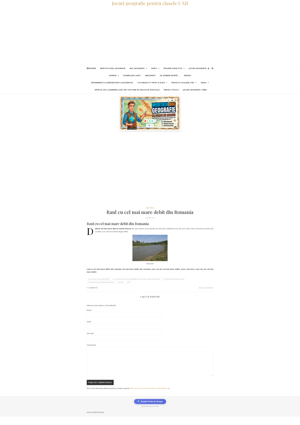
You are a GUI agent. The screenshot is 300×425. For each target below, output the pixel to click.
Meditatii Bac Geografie (113, 68)
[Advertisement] (70, 149)
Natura (150, 208)
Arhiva (187, 75)
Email (89, 321)
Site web (90, 333)
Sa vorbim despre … (170, 75)
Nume (89, 310)
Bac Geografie (137, 68)
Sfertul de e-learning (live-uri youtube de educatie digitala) (127, 90)
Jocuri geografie (197, 68)
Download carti (132, 75)
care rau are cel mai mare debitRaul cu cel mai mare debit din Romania (136, 279)
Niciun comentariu (206, 287)
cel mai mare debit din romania (173, 279)
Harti (154, 68)
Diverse (113, 75)
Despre (92, 68)
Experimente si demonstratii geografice (112, 82)
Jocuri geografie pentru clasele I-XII (150, 3)
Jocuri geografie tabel (195, 90)
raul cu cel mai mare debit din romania (101, 282)
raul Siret (120, 282)
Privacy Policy (171, 90)
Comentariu (91, 345)
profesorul (93, 287)
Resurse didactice (173, 68)
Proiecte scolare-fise (183, 82)
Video (203, 82)
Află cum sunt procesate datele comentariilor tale (150, 388)
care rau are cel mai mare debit (98, 279)
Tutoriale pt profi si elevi (151, 82)
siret (128, 282)
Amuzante (150, 75)
